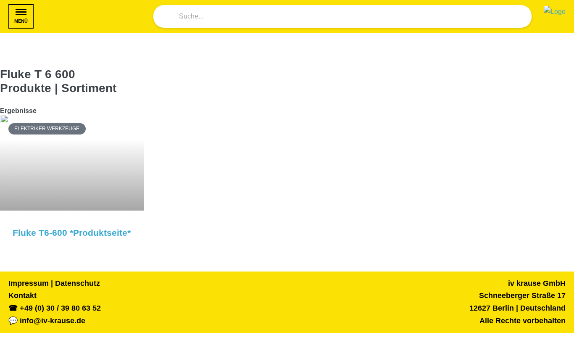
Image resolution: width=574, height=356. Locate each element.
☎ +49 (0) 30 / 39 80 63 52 (54, 308)
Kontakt (22, 295)
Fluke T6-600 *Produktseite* (72, 232)
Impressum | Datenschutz (54, 283)
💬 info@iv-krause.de (46, 320)
